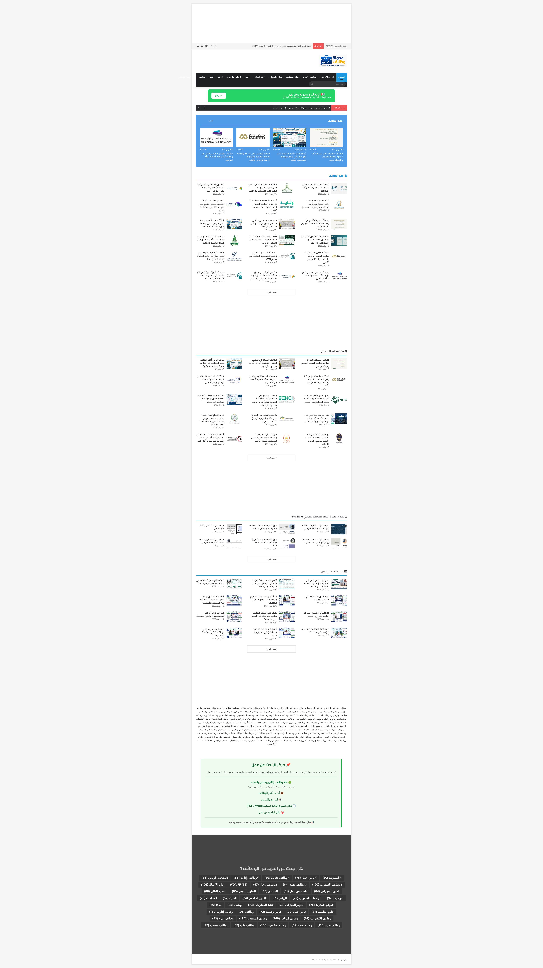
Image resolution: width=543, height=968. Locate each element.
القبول (211, 77)
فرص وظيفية (270, 911)
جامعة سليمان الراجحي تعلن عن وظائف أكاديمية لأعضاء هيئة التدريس (217, 157)
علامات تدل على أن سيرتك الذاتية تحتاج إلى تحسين (316, 614)
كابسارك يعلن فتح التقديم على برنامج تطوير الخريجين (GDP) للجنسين (264, 418)
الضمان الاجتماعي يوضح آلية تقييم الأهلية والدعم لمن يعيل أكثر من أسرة (283, 46)
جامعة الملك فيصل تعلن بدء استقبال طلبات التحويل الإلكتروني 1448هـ (315, 239)
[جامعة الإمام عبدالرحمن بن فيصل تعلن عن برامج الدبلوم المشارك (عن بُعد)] (234, 256)
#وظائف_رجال (265, 884)
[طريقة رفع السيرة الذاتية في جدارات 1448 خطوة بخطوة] (234, 584)
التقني (247, 77)
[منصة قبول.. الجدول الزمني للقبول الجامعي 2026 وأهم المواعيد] (339, 188)
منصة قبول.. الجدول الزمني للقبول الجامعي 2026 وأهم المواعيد (315, 187)
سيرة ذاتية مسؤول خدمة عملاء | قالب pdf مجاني (211, 541)
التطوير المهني (244, 891)
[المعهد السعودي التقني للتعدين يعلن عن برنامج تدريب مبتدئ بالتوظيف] (287, 224)
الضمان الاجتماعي (327, 77)
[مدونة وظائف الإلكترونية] (333, 61)
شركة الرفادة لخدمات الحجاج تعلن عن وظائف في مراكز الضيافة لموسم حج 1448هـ (210, 437)
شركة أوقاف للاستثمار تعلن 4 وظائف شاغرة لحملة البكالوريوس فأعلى (210, 379)
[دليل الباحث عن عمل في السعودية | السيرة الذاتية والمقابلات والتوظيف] (339, 584)
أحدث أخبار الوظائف (269, 792)
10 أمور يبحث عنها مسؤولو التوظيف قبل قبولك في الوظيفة (263, 599)
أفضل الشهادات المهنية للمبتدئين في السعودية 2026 (265, 632)
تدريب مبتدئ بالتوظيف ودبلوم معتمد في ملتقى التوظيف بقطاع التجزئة (264, 437)
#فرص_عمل (306, 877)
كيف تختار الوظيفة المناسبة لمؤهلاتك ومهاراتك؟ (315, 630)
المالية (230, 898)
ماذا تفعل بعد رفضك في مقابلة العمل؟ (317, 598)
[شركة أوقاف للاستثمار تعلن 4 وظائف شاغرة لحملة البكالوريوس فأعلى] (234, 380)
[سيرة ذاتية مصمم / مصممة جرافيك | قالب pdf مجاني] (339, 543)
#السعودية (331, 877)
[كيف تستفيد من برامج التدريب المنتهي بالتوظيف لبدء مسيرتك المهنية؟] (234, 600)
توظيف (234, 905)
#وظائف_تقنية (294, 884)
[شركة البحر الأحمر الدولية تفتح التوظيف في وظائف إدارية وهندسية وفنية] (289, 137)
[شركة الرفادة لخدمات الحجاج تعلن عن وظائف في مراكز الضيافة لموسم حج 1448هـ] (234, 438)
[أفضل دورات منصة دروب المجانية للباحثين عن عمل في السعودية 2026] (287, 584)
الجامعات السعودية (307, 898)
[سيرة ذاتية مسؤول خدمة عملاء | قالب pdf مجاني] (234, 543)
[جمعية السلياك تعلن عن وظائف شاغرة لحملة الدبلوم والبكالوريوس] (326, 137)
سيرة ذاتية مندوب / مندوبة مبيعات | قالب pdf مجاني (315, 527)
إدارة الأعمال (212, 884)
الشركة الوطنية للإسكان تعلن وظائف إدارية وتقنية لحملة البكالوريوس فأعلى (316, 399)
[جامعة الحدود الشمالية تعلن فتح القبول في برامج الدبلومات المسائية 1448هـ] (287, 188)
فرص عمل (296, 911)
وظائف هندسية (215, 925)
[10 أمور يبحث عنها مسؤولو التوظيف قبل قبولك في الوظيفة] (287, 600)
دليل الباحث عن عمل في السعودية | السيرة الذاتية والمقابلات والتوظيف (316, 583)
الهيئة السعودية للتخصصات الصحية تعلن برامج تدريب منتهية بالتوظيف (210, 399)
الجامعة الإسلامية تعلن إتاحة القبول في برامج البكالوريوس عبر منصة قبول (301, 108)
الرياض (279, 898)
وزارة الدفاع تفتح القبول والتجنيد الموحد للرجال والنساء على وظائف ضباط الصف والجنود (211, 420)
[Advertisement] (271, 23)
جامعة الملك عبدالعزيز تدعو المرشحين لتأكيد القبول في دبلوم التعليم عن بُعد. (210, 239)
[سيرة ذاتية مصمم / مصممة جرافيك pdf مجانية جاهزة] (287, 529)
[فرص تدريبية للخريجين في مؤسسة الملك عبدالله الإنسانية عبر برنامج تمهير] (339, 418)
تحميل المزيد (272, 292)
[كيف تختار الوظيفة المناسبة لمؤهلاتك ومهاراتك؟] (339, 633)
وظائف (202, 77)
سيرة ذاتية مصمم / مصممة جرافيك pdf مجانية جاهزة (263, 527)
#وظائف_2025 (276, 877)
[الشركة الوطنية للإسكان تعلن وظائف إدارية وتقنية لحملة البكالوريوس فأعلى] (339, 399)
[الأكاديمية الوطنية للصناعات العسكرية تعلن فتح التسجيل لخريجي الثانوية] (287, 240)
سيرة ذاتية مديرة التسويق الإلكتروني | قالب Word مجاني (264, 542)
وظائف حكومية (309, 77)
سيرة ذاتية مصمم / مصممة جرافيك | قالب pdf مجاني (315, 541)
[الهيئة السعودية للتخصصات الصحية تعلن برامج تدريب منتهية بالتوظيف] (234, 399)
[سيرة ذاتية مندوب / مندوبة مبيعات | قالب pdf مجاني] (339, 529)
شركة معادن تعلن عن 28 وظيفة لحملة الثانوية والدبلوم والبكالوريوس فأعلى (253, 157)
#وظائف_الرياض (215, 877)
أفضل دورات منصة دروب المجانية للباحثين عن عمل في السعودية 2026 (264, 583)
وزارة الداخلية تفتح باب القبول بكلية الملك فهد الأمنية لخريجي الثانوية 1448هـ (317, 439)
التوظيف (335, 898)
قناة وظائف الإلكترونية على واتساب (269, 782)
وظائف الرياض (285, 918)
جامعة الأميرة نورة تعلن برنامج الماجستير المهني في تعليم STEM (263, 256)
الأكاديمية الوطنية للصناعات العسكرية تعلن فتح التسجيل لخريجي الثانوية (263, 239)
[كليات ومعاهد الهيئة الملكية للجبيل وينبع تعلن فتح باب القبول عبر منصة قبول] (234, 204)
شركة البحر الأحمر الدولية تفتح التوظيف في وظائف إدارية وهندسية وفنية (291, 157)
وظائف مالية (244, 925)
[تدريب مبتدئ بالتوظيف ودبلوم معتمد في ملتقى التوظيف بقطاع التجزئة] (287, 438)
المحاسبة (208, 898)
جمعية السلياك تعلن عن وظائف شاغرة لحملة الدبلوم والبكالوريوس (327, 157)
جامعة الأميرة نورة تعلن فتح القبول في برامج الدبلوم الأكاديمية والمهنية (210, 275)
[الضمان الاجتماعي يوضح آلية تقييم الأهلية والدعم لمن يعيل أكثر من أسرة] (234, 188)
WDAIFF (238, 884)
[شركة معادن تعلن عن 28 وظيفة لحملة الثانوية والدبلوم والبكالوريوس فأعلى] (253, 137)
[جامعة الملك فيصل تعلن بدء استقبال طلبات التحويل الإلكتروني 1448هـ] (339, 240)
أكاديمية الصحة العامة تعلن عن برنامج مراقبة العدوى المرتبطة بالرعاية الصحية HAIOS (263, 205)
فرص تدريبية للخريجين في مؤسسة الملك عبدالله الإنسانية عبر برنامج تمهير (317, 418)
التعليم (220, 77)
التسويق (269, 891)
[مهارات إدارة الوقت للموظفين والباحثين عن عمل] (234, 616)
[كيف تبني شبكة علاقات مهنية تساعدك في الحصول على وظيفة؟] (287, 616)
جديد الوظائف (335, 121)
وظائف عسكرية (292, 77)
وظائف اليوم (222, 918)
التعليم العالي (215, 891)
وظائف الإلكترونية (317, 918)
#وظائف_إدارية (246, 877)
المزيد (211, 121)
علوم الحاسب (323, 911)
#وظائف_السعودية (327, 884)
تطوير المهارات (291, 905)
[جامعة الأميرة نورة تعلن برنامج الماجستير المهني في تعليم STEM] (287, 256)
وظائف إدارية (221, 911)
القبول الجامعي (254, 898)
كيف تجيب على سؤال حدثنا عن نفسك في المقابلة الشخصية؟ (211, 632)
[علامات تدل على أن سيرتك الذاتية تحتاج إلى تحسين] (339, 616)
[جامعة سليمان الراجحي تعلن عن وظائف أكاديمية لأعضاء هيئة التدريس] (216, 137)
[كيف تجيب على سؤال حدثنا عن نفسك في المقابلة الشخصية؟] (234, 633)
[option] (326, 145)
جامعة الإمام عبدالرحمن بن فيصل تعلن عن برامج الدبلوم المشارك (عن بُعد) (210, 256)
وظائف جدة (302, 925)
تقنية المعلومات (260, 905)
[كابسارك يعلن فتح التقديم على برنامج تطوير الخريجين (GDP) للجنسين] (287, 418)
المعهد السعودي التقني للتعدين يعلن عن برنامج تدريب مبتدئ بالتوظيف (263, 223)
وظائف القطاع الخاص (332, 351)
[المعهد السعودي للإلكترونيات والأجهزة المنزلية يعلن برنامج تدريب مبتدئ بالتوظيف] (287, 399)
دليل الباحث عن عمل (186, 77)
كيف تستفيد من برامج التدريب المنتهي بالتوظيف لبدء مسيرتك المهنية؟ (211, 599)
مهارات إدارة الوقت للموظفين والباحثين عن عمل (210, 614)
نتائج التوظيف (259, 77)
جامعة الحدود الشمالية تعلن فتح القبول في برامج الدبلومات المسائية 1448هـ (263, 187)
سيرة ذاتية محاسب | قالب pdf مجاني (211, 527)
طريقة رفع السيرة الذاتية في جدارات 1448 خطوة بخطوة (210, 581)
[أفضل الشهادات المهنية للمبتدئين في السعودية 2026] (287, 633)
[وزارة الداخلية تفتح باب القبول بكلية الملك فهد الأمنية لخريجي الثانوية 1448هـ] (339, 438)
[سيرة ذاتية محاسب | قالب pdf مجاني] (234, 529)
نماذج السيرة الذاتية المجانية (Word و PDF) (269, 805)
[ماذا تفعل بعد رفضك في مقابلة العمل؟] (339, 600)
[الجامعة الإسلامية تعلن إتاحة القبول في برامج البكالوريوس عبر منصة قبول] (339, 204)
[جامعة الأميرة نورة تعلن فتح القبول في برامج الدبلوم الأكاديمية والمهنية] (234, 276)
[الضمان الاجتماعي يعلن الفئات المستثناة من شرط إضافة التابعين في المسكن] (287, 276)
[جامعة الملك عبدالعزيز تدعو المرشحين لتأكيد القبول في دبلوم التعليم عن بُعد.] (234, 240)
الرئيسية (341, 77)
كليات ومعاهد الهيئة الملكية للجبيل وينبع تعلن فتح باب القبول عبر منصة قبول (211, 205)
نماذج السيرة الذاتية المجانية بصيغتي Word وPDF (318, 516)
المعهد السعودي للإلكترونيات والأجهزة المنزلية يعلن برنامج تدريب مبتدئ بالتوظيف (264, 400)
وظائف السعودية (253, 918)
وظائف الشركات (275, 77)
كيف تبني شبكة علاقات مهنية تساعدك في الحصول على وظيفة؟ (263, 616)
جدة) (215, 905)
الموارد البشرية (321, 905)
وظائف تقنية (329, 925)
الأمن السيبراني (326, 891)
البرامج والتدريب (234, 77)
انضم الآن (218, 95)
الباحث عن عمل (296, 891)
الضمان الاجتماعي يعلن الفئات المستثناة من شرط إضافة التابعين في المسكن (263, 275)
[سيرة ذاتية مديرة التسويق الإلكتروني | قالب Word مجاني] (287, 543)
